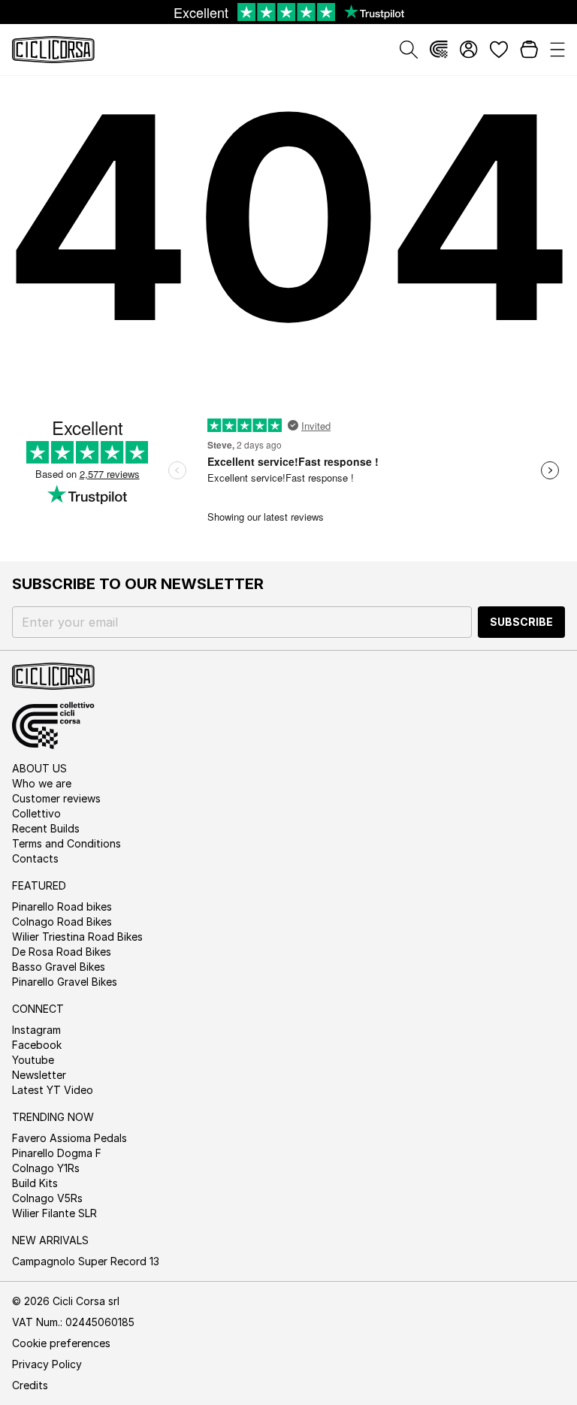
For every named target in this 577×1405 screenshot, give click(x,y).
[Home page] (53, 49)
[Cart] (529, 50)
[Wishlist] (499, 50)
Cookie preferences (61, 1343)
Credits (30, 1385)
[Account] (469, 50)
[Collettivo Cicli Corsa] (439, 50)
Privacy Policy (47, 1364)
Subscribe (521, 621)
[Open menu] (557, 49)
